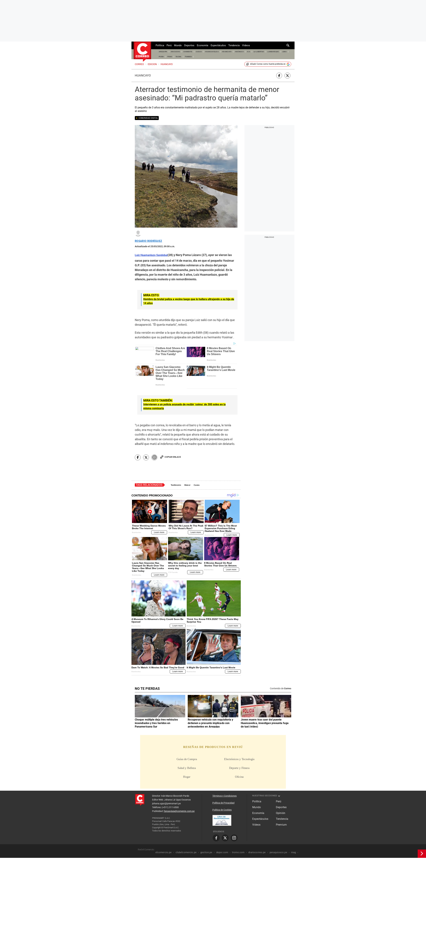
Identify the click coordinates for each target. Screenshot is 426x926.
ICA (248, 52)
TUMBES (188, 57)
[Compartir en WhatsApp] (154, 457)
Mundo (178, 45)
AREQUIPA (163, 52)
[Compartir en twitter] (287, 75)
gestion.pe (206, 852)
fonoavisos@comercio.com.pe (179, 811)
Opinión (280, 813)
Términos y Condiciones (224, 795)
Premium (281, 824)
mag (293, 852)
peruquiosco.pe (278, 852)
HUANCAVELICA (212, 52)
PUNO (169, 57)
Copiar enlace (173, 457)
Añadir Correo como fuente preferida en (268, 64)
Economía (202, 45)
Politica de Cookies (222, 809)
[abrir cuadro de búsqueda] (288, 45)
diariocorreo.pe (257, 852)
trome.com (238, 852)
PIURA (161, 57)
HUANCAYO (227, 52)
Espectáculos (218, 45)
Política (160, 45)
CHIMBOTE (187, 52)
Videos (246, 45)
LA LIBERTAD (259, 52)
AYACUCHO (175, 52)
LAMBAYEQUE (273, 52)
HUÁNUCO (239, 52)
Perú (169, 45)
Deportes (189, 45)
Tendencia (234, 45)
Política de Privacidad (223, 802)
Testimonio (176, 485)
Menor (187, 485)
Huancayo (143, 75)
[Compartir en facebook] (279, 75)
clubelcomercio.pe (186, 852)
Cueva (196, 485)
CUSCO (199, 52)
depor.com (222, 852)
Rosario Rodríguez (148, 241)
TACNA (178, 57)
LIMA (284, 52)
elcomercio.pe (163, 852)
